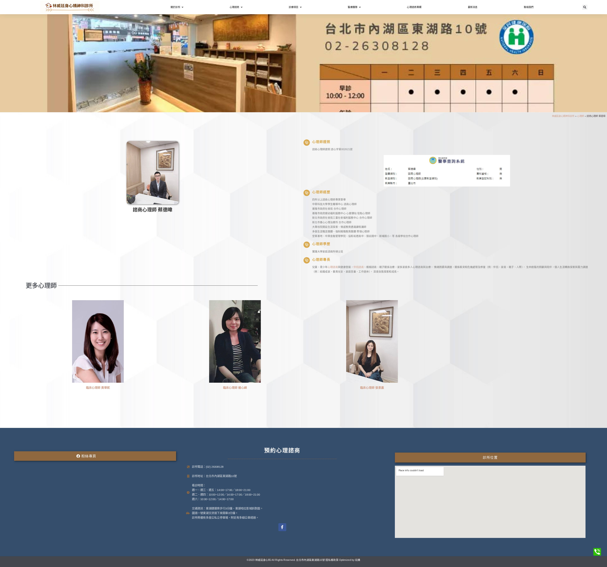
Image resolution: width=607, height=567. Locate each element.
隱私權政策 (331, 560)
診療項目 (293, 7)
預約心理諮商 (282, 450)
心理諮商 (234, 7)
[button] (584, 7)
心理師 (580, 116)
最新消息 (473, 7)
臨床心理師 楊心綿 (235, 387)
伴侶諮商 (358, 267)
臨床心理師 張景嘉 (372, 387)
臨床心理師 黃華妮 (98, 387)
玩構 (357, 560)
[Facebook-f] (282, 527)
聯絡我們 (528, 7)
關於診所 (175, 7)
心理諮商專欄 (414, 7)
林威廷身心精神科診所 (563, 116)
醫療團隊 (352, 7)
